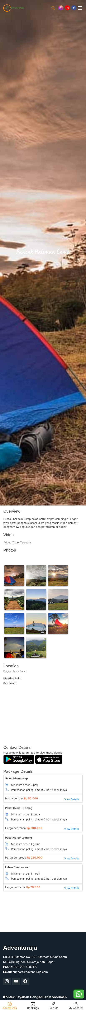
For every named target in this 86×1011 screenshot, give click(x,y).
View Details (71, 799)
